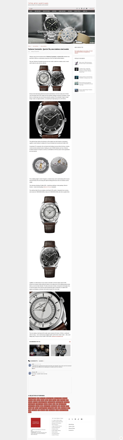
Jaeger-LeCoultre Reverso (57, 426)
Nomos (67, 406)
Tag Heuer (43, 410)
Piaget (56, 408)
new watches (35, 46)
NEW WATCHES (37, 11)
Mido (59, 406)
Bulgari (46, 400)
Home (29, 46)
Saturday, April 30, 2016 (40, 372)
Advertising (71, 424)
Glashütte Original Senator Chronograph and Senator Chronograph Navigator (61, 33)
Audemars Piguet (49, 398)
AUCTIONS (54, 11)
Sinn (39, 410)
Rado (59, 408)
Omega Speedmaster (56, 427)
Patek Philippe (51, 408)
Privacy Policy (72, 428)
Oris (33, 408)
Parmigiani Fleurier (43, 408)
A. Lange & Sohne (32, 398)
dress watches (43, 46)
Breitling (42, 400)
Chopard (54, 400)
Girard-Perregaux (51, 402)
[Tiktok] (84, 8)
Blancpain (30, 400)
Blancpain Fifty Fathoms (56, 423)
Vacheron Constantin (64, 410)
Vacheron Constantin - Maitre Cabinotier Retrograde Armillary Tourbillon (59, 352)
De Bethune (62, 400)
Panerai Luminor (55, 429)
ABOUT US (85, 11)
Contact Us (71, 430)
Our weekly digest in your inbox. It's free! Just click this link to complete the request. (84, 52)
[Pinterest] (81, 8)
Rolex (68, 408)
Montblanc (63, 406)
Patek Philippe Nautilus (56, 430)
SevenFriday (34, 410)
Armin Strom (42, 398)
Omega (30, 408)
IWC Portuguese (55, 424)
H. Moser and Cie (39, 404)
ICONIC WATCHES (62, 11)
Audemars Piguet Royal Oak (57, 421)
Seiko (30, 410)
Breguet (38, 400)
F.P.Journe (35, 402)
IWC (57, 404)
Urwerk (57, 410)
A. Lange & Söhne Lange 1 (57, 420)
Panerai (36, 408)
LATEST (30, 11)
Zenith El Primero (55, 434)
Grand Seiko (66, 402)
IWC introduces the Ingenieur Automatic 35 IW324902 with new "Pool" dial (86, 83)
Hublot (54, 404)
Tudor (47, 410)
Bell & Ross (64, 398)
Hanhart (50, 404)
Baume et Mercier (57, 398)
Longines (37, 406)
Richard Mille (63, 408)
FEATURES (70, 11)
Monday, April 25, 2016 (37, 364)
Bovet (34, 400)
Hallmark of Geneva (47, 187)
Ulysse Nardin (52, 410)
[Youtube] (86, 8)
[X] (79, 8)
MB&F (41, 406)
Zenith (30, 412)
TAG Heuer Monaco (55, 433)
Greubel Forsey (32, 404)
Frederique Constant (42, 402)
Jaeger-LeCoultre (62, 404)
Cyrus (58, 400)
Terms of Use (71, 426)
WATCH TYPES (77, 11)
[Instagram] (77, 8)
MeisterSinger (54, 406)
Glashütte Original (59, 402)
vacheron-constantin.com (57, 336)
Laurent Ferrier (32, 406)
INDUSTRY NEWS (46, 11)
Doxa (67, 400)
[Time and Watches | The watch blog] (38, 5)
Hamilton (45, 404)
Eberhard (30, 402)
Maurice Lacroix (47, 406)
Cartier (50, 400)
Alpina (38, 398)
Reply (33, 368)
